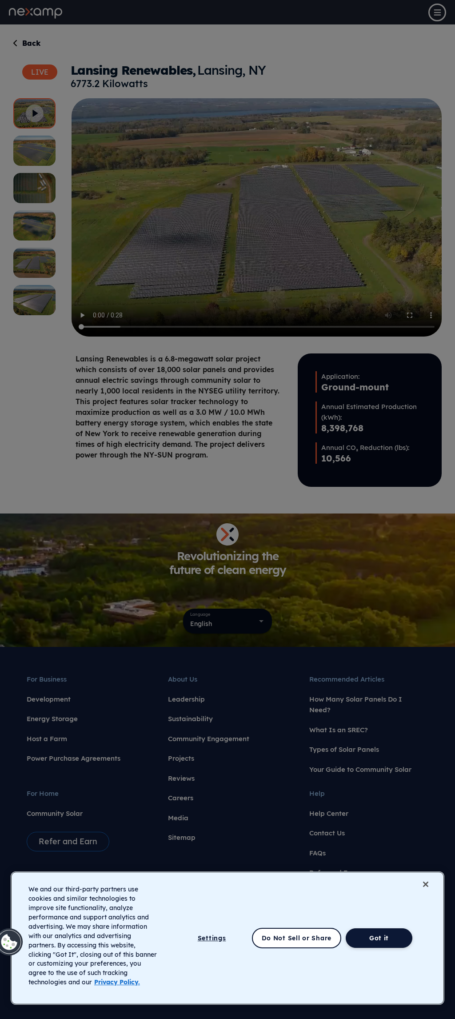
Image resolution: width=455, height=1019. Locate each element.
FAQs (317, 853)
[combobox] (227, 621)
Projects (181, 758)
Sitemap (182, 837)
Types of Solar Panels (344, 749)
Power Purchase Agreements (73, 758)
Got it (379, 938)
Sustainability (190, 718)
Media (178, 818)
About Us (182, 679)
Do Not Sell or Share (296, 938)
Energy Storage (52, 718)
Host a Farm (47, 738)
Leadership (186, 699)
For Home (43, 793)
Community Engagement (208, 738)
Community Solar (55, 813)
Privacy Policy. (117, 982)
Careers (180, 798)
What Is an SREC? (338, 730)
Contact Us (327, 833)
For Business (47, 679)
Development (49, 699)
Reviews (181, 778)
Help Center (328, 813)
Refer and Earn (68, 841)
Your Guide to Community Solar (360, 769)
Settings (212, 938)
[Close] (425, 884)
